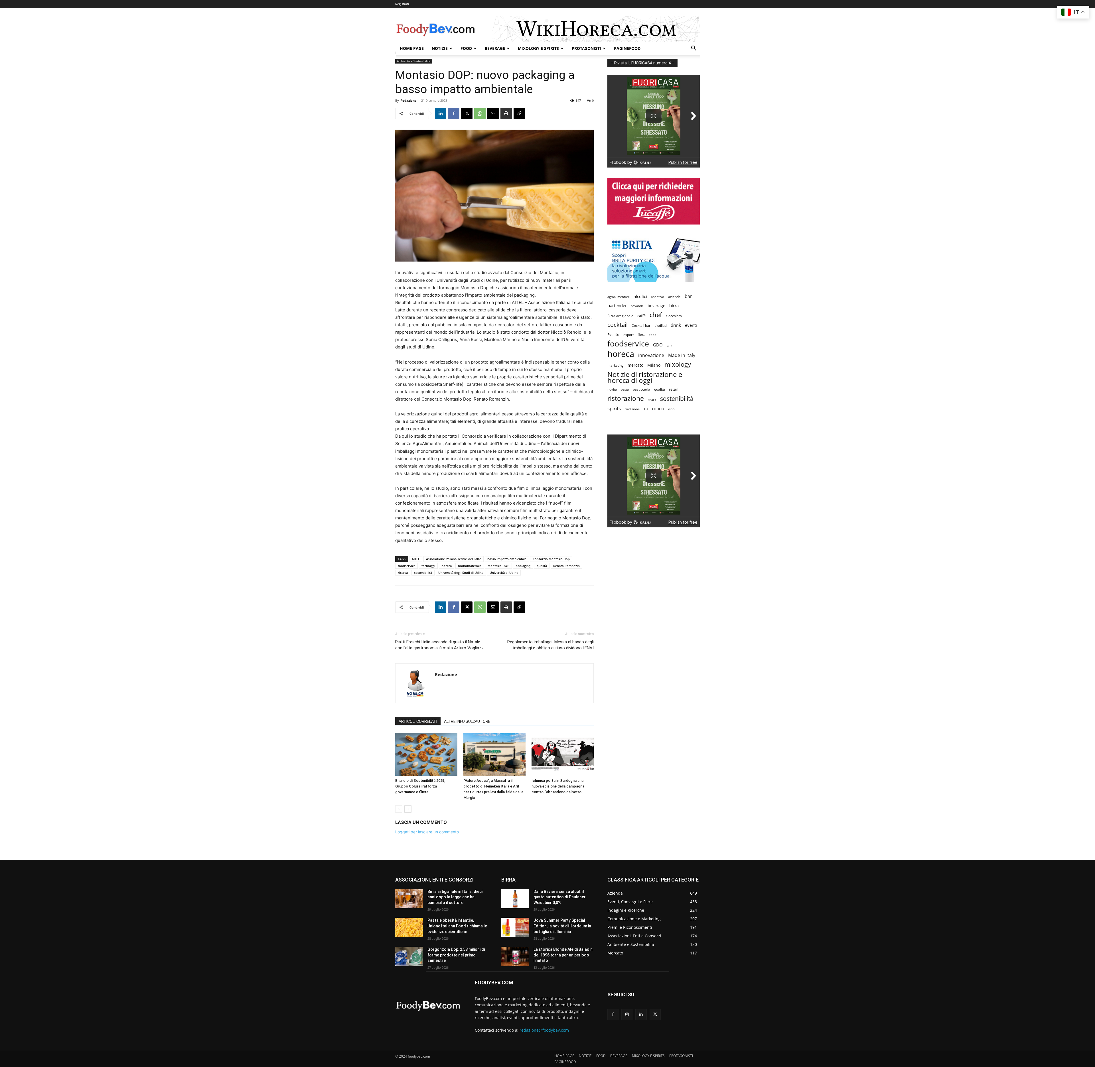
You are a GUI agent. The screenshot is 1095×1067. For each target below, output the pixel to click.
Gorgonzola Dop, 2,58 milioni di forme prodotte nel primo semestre (456, 955)
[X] (467, 113)
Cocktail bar (641, 325)
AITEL (416, 559)
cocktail (617, 325)
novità (612, 389)
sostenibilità (423, 572)
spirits (614, 408)
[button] (693, 49)
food (652, 334)
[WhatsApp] (480, 113)
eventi (691, 325)
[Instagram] (626, 1014)
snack (652, 399)
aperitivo (657, 297)
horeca (446, 566)
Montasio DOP (498, 566)
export (628, 334)
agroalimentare (618, 297)
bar (688, 296)
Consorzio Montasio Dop (551, 559)
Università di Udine (504, 572)
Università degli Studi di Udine (460, 572)
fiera (641, 334)
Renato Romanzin (566, 566)
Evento (613, 334)
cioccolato (674, 315)
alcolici (640, 296)
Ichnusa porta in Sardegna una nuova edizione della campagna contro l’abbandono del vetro (558, 786)
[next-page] (407, 809)
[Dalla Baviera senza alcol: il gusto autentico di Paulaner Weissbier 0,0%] (515, 898)
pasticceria (641, 389)
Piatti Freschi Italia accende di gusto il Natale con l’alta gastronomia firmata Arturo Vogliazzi (439, 644)
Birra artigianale (620, 316)
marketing (615, 365)
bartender (617, 305)
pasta (625, 389)
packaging (523, 566)
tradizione (632, 409)
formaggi (428, 566)
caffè (641, 315)
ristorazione (625, 398)
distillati (660, 325)
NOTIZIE (440, 48)
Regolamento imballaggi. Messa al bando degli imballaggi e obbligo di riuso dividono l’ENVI (550, 644)
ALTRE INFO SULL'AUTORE (467, 721)
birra (674, 305)
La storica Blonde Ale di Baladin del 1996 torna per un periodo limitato (563, 955)
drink (676, 325)
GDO (658, 345)
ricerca (403, 572)
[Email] (493, 113)
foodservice (406, 566)
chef (656, 315)
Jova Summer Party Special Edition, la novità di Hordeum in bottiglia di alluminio (562, 926)
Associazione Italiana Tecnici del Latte (453, 559)
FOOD (466, 48)
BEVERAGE (495, 48)
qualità (542, 566)
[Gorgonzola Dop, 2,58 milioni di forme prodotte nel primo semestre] (409, 956)
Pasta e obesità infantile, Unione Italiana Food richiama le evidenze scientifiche (457, 926)
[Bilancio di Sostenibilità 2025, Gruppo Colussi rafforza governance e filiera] (426, 754)
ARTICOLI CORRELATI (418, 721)
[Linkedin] (440, 113)
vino (671, 409)
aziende (674, 296)
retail (673, 389)
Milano (653, 365)
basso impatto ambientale (506, 559)
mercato (635, 365)
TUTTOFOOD (654, 409)
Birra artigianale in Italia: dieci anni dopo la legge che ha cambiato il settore (454, 897)
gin (669, 345)
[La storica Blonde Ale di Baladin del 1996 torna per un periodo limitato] (515, 956)
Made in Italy (681, 355)
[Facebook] (453, 113)
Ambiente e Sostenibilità (414, 61)
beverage (656, 305)
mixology (677, 364)
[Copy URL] (519, 113)
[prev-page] (398, 809)
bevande (637, 306)
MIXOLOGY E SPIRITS (538, 48)
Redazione (408, 100)
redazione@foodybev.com (544, 1030)
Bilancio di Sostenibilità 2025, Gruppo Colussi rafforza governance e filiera (420, 786)
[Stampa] (506, 113)
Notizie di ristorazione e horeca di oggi (644, 377)
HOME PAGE (412, 48)
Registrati (402, 4)
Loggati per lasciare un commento (427, 831)
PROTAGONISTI (586, 48)
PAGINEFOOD (627, 48)
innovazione (651, 355)
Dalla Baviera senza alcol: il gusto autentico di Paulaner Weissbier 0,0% (560, 897)
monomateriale (469, 566)
